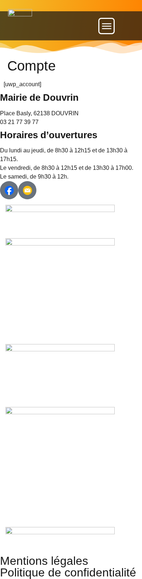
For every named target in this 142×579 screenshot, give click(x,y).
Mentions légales (44, 560)
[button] (106, 26)
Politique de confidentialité (68, 572)
